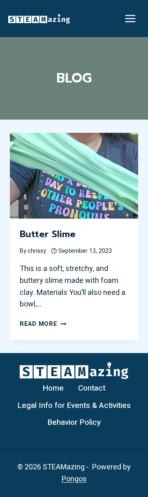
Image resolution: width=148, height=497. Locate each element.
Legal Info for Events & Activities (74, 405)
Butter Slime (48, 234)
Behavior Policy (74, 422)
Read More (43, 324)
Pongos (74, 479)
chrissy (37, 251)
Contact (91, 388)
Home (53, 388)
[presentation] (74, 176)
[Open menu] (130, 18)
